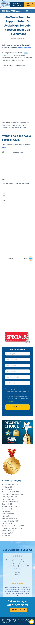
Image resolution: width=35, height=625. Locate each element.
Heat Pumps (6, 514)
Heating (5, 516)
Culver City (17, 574)
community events (24, 47)
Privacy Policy (14, 621)
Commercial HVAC (8, 492)
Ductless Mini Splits (9, 501)
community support (22, 183)
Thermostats (6, 531)
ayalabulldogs (8, 183)
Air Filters (5, 487)
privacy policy (10, 401)
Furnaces (5, 509)
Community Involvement (17, 39)
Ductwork (5, 504)
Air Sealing (6, 489)
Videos (4, 536)
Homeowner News (8, 519)
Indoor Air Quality (8, 521)
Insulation (5, 523)
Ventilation (6, 533)
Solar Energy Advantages (11, 528)
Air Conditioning (8, 484)
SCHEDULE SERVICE (29, 4)
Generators (6, 511)
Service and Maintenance (11, 526)
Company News (7, 497)
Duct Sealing (6, 499)
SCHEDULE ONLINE (18, 610)
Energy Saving (7, 506)
